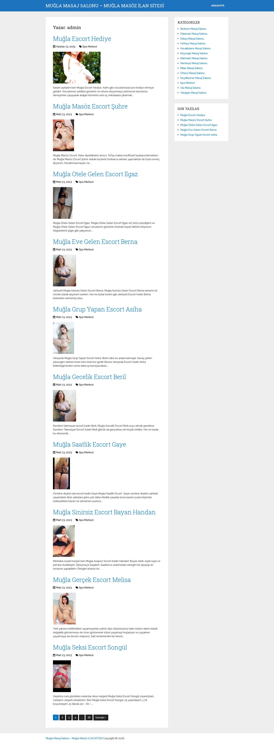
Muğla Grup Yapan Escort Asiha (97, 309)
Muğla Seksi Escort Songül (90, 647)
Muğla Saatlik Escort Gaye (89, 444)
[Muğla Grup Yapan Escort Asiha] (63, 338)
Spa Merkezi (89, 46)
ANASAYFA (217, 5)
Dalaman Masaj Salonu (193, 33)
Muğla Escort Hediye (82, 39)
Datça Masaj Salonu (192, 38)
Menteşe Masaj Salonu (193, 63)
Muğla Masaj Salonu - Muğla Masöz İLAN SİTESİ (74, 738)
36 (89, 717)
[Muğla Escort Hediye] (77, 67)
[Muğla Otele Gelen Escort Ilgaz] (62, 203)
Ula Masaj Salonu (190, 87)
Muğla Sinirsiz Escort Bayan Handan (104, 512)
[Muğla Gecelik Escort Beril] (64, 406)
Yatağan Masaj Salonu (193, 92)
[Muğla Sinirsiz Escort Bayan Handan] (64, 541)
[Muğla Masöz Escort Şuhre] (63, 135)
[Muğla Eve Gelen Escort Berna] (64, 270)
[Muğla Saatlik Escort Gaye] (61, 473)
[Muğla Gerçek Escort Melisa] (64, 608)
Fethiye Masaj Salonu (193, 43)
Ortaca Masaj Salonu (192, 73)
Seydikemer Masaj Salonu (195, 77)
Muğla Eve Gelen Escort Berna (95, 241)
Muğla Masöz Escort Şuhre (90, 106)
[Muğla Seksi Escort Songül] (62, 676)
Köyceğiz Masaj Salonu (194, 53)
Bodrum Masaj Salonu (193, 28)
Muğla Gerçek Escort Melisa (92, 580)
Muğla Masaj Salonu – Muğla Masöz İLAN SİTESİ (105, 5)
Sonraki (100, 717)
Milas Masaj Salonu (191, 68)
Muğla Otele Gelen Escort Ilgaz (95, 174)
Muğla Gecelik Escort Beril (89, 377)
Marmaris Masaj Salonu (193, 58)
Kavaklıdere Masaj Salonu (195, 48)
